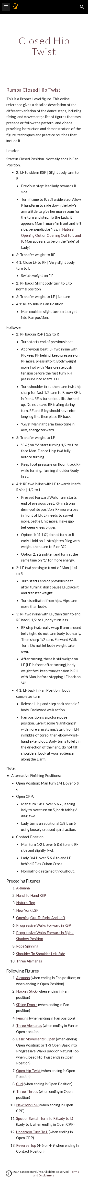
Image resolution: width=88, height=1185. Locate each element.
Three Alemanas (29, 961)
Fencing (22, 1018)
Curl (19, 1084)
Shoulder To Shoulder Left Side (40, 954)
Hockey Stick (26, 991)
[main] (44, 46)
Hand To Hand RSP (31, 895)
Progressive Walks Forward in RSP (43, 925)
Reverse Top (26, 1145)
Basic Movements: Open (35, 1039)
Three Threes (27, 1091)
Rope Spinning (27, 946)
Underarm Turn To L (32, 1132)
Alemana (23, 888)
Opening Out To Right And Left (40, 918)
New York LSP (27, 910)
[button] (6, 6)
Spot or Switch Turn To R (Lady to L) (44, 1118)
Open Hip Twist (28, 1071)
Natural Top (25, 903)
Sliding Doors (26, 1005)
